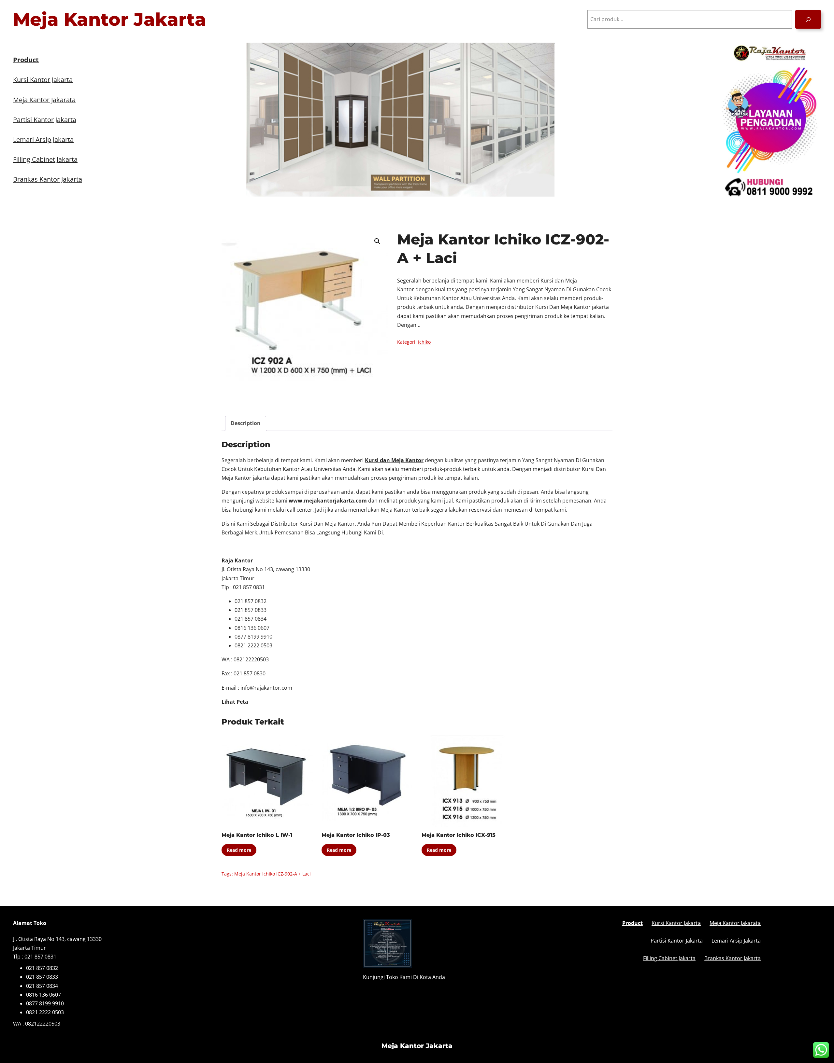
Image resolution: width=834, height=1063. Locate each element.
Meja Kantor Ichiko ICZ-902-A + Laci (272, 874)
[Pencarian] (808, 19)
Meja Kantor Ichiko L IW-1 (257, 835)
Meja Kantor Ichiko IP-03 (356, 835)
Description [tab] (246, 423)
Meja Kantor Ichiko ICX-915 (459, 835)
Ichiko (424, 342)
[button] (377, 241)
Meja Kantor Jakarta (109, 19)
